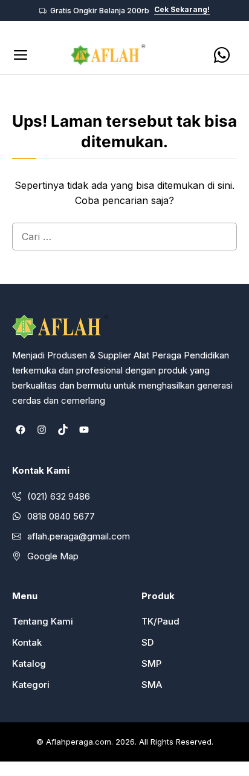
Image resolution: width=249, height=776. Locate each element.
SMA (151, 684)
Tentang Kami (42, 621)
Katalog (29, 663)
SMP (151, 663)
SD (147, 642)
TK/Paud (160, 621)
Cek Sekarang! (182, 10)
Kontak (27, 642)
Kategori (31, 684)
